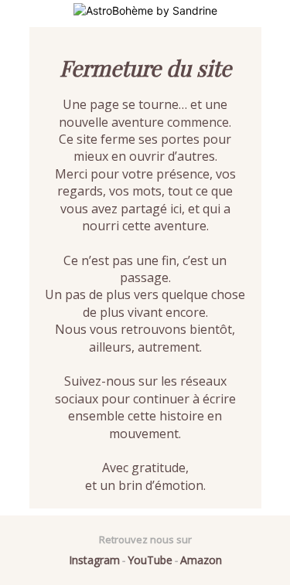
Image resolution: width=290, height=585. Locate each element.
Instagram (94, 560)
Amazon (201, 560)
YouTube (150, 560)
